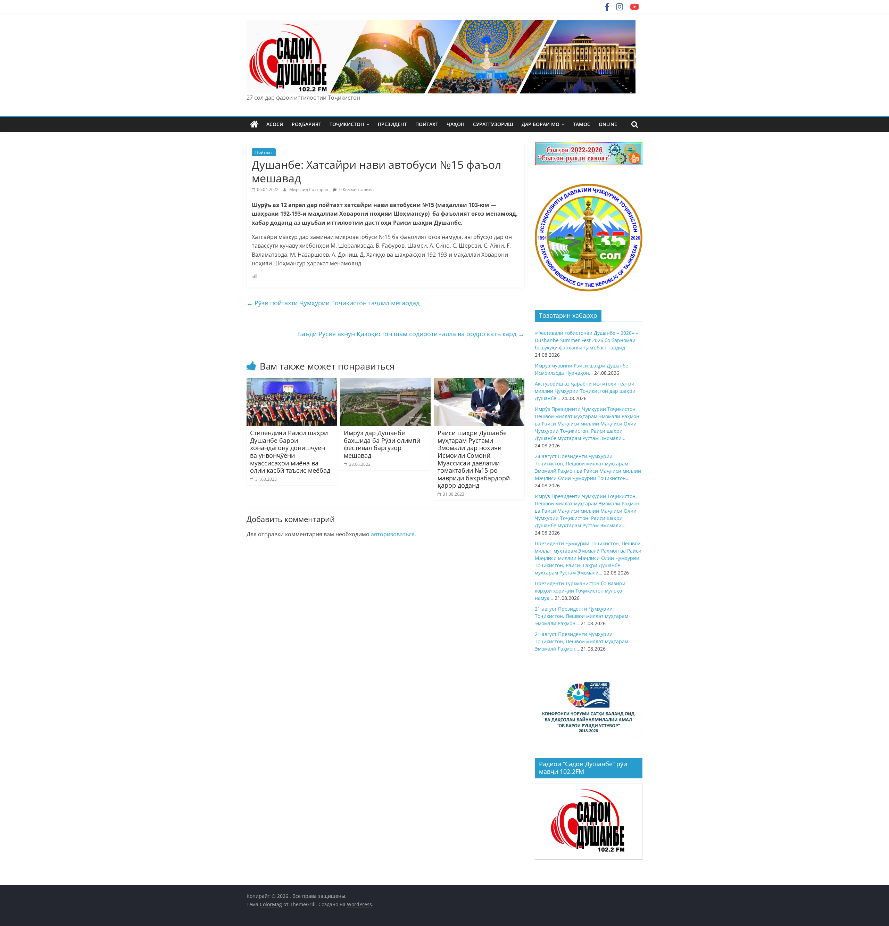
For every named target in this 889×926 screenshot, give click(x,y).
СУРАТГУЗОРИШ (493, 124)
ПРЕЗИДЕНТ (392, 124)
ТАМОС (581, 124)
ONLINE (608, 124)
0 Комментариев (356, 189)
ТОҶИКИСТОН (347, 124)
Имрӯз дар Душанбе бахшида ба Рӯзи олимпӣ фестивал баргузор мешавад (382, 444)
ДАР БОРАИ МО (540, 124)
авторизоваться (393, 534)
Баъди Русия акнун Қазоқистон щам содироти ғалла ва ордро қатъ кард (411, 334)
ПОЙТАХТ (426, 124)
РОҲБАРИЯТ (306, 124)
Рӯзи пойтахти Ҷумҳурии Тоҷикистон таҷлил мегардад (333, 303)
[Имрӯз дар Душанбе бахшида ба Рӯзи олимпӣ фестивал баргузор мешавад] (385, 382)
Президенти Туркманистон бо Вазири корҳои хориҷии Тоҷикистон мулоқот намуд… (580, 590)
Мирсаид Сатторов (309, 189)
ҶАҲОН (456, 124)
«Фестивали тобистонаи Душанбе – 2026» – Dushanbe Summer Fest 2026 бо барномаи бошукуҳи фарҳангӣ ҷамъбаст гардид (586, 340)
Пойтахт (263, 152)
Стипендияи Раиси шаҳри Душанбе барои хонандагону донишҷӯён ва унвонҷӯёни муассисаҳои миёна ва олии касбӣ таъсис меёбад (290, 451)
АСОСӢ (274, 124)
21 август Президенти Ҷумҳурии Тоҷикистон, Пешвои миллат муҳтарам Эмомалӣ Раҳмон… (581, 616)
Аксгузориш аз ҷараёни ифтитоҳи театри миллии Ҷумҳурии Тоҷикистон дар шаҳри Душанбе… (585, 391)
